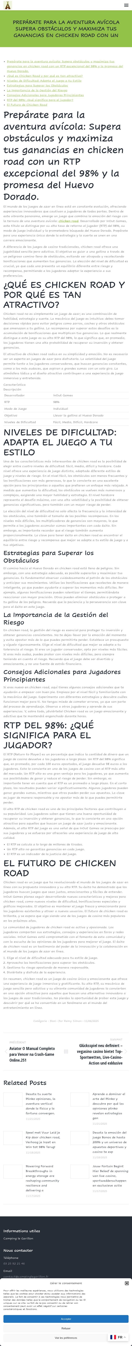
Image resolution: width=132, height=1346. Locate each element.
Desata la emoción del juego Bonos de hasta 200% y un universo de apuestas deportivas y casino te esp (110, 1142)
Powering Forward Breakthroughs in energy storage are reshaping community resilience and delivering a (42, 1178)
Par (70, 1021)
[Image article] (12, 1099)
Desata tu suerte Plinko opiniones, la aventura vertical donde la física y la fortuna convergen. (40, 1103)
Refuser (66, 1328)
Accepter (66, 1318)
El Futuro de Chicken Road (27, 105)
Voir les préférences (66, 1337)
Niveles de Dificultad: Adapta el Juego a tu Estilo (44, 81)
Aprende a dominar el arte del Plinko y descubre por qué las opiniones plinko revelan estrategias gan (109, 1106)
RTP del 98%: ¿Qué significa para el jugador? (40, 100)
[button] (127, 1283)
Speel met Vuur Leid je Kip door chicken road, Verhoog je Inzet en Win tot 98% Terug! (43, 1140)
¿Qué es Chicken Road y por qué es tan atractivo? (45, 76)
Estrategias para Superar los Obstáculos (37, 85)
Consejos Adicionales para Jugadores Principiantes (45, 95)
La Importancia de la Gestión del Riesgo (37, 90)
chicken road (68, 221)
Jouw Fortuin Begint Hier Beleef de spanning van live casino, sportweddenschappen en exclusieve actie (110, 1175)
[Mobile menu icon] (126, 5)
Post (53, 1021)
